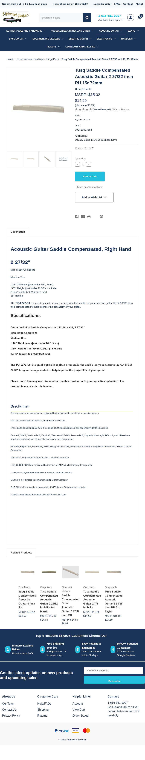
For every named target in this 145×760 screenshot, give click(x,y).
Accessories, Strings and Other (70, 31)
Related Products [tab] (21, 552)
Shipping (43, 709)
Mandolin (127, 39)
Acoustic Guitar (109, 31)
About (139, 3)
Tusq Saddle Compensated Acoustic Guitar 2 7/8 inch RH (92, 599)
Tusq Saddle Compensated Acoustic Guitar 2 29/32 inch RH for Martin (49, 601)
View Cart (78, 709)
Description (18, 231)
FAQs (117, 3)
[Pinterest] (101, 216)
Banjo (131, 31)
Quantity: (80, 158)
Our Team (8, 703)
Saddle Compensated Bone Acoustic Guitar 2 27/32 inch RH (70, 605)
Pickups (51, 47)
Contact (128, 3)
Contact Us (9, 709)
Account (77, 703)
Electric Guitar (78, 39)
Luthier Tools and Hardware (24, 31)
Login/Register (102, 3)
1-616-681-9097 (109, 15)
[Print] (89, 216)
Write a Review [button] (120, 109)
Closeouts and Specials (80, 47)
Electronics (104, 39)
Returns (42, 715)
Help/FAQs (44, 703)
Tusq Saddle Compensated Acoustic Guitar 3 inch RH (27, 599)
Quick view (28, 564)
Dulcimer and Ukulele (46, 39)
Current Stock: (84, 148)
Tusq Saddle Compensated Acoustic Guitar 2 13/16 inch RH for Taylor (114, 601)
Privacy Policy (11, 715)
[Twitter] (95, 216)
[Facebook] (77, 216)
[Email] (83, 216)
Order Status (80, 715)
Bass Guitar (16, 39)
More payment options (89, 186)
